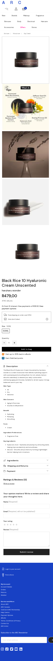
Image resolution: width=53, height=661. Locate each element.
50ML (6, 331)
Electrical (31, 21)
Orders (3, 590)
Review (10, 529)
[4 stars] (13, 524)
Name (10, 502)
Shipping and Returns (17, 466)
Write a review (8, 484)
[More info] (47, 319)
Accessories (9, 27)
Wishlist (3, 595)
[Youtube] (16, 649)
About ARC (5, 604)
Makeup (26, 16)
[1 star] (4, 524)
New (3, 16)
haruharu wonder (11, 290)
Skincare (7, 21)
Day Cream (27, 34)
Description (12, 366)
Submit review (26, 552)
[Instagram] (2, 649)
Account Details (6, 587)
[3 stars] (10, 524)
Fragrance (40, 16)
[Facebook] (7, 649)
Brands (14, 16)
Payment (11, 471)
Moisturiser (16, 34)
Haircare (44, 21)
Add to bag (26, 349)
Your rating (7, 521)
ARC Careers (5, 607)
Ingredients (12, 460)
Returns (3, 592)
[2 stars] (7, 524)
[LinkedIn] (20, 649)
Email (19, 511)
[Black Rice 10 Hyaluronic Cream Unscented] (26, 251)
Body (19, 21)
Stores (34, 27)
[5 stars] (16, 524)
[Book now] (6, 9)
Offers (22, 27)
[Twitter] (11, 649)
